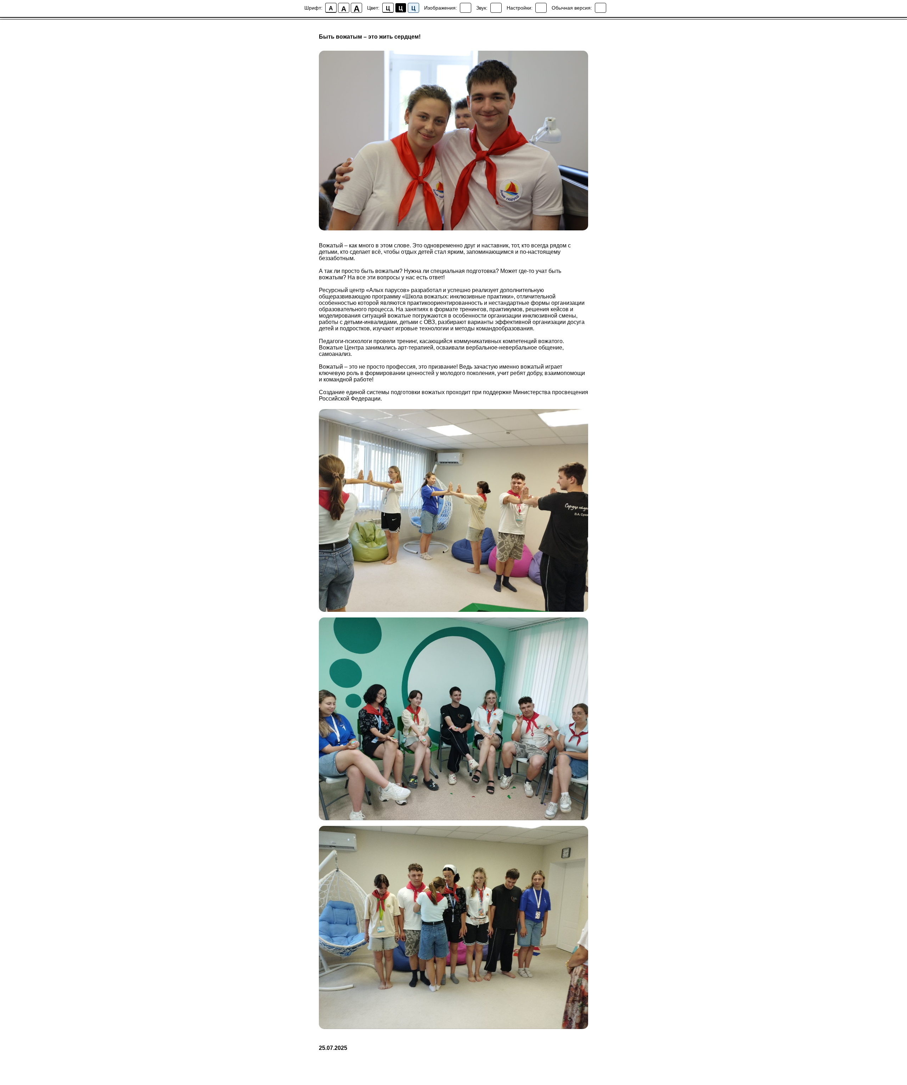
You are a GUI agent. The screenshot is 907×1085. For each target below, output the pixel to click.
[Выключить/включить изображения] (465, 8)
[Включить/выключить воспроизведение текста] (496, 8)
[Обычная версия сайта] (600, 8)
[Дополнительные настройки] (541, 8)
